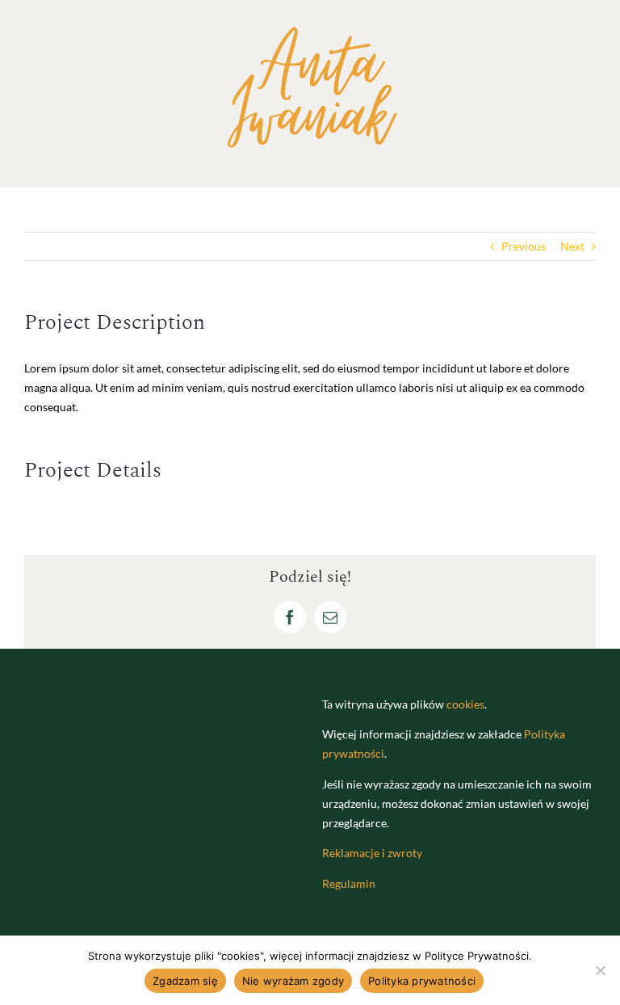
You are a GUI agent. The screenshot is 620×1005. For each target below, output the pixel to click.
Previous (523, 246)
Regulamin (348, 883)
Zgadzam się (185, 980)
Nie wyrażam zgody (293, 980)
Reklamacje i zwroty (372, 853)
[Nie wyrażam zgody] (600, 970)
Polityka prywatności (421, 980)
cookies (465, 704)
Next (572, 246)
